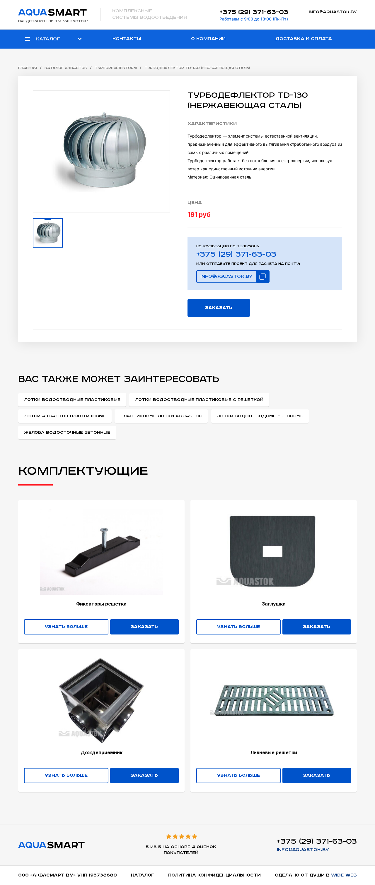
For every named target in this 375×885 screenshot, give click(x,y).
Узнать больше (66, 626)
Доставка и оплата (303, 39)
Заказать (218, 307)
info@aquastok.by (333, 12)
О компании (208, 39)
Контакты (126, 39)
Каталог (142, 875)
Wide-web (344, 875)
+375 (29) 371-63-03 (253, 12)
